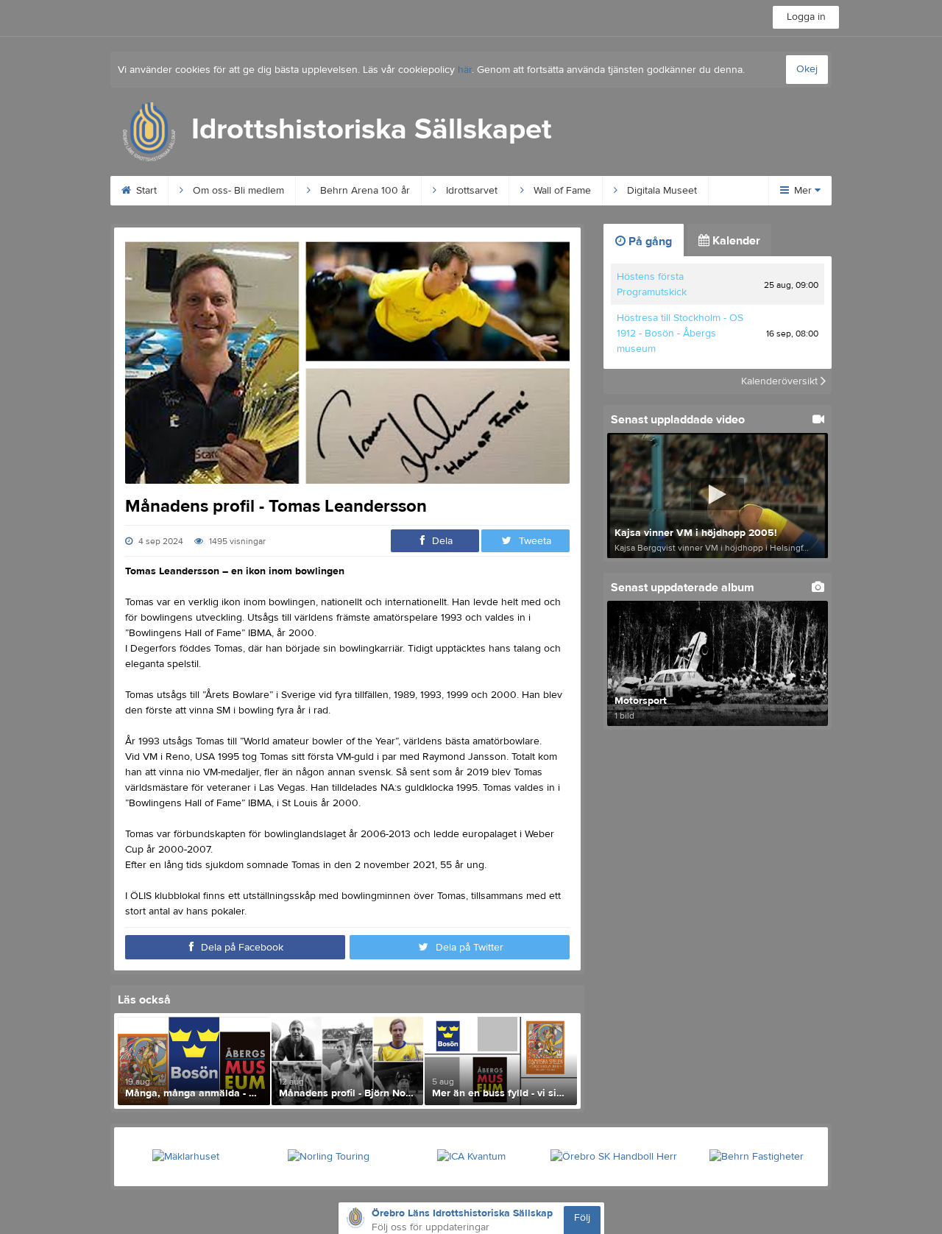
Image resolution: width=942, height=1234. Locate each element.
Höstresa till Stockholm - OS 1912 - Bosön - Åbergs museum (680, 333)
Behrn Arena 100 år (363, 190)
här (465, 70)
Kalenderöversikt (781, 381)
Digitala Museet (660, 190)
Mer (803, 190)
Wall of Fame (561, 190)
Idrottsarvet (470, 190)
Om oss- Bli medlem (237, 190)
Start (145, 190)
